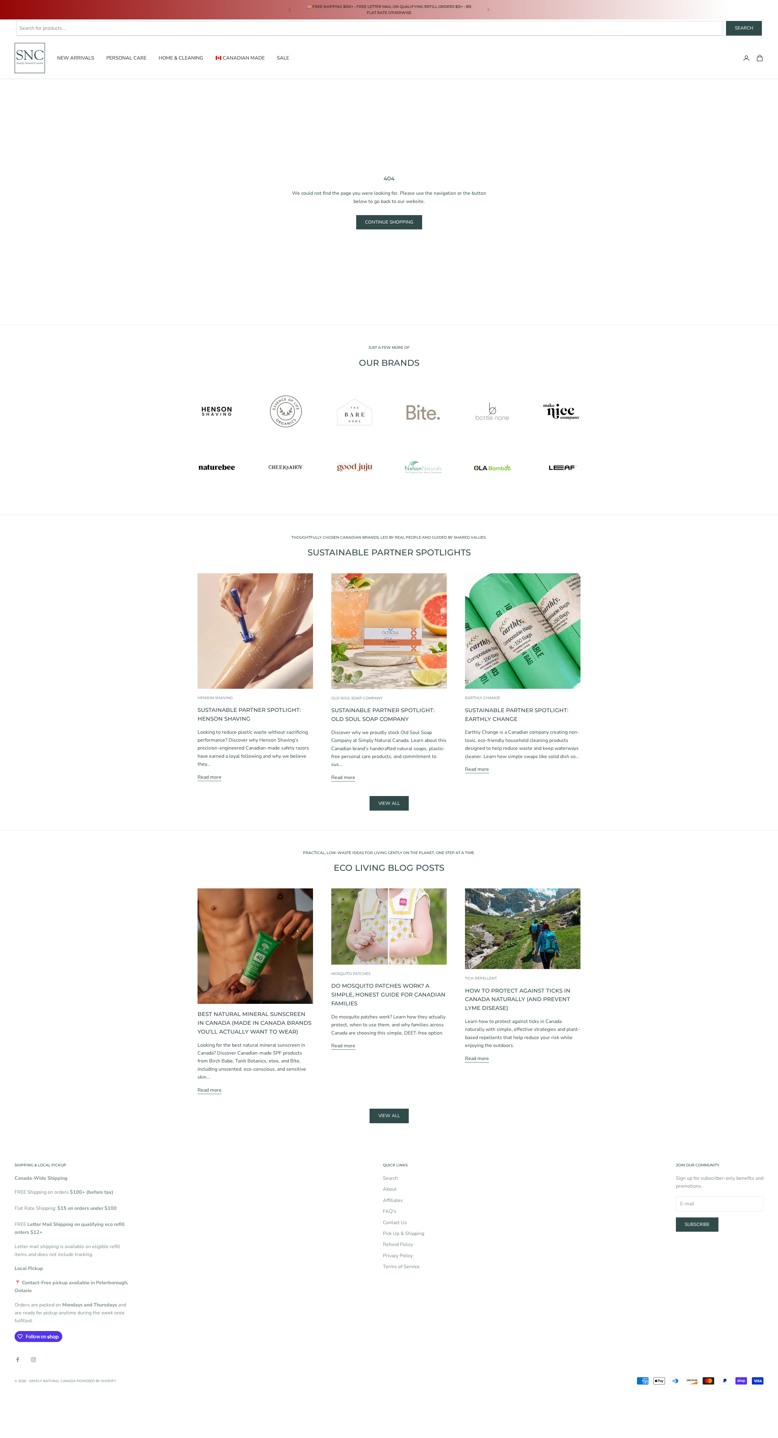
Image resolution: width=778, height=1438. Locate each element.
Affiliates (393, 1200)
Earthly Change (482, 697)
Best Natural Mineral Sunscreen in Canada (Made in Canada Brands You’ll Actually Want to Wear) (255, 1023)
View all (389, 803)
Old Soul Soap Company (357, 698)
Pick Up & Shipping (403, 1233)
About (390, 1189)
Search (744, 28)
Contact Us (395, 1222)
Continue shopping (389, 222)
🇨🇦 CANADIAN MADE (240, 58)
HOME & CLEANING (181, 58)
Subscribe (697, 1224)
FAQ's (389, 1211)
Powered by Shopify (96, 1381)
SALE (283, 58)
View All (389, 1116)
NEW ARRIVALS (75, 58)
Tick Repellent (481, 978)
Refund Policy (398, 1244)
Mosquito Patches (350, 973)
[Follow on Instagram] (33, 1360)
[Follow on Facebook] (18, 1360)
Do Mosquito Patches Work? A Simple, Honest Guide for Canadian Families (388, 995)
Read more (210, 777)
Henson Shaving (215, 697)
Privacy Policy (398, 1255)
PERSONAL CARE (126, 58)
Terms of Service (401, 1266)
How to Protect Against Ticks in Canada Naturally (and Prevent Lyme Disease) (517, 999)
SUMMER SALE (318, 6)
